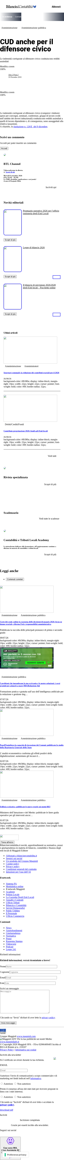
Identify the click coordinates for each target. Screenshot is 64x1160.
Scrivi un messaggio (9, 988)
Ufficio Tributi (12, 902)
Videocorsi (11, 944)
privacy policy (48, 1017)
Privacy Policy (7, 1049)
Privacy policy (12, 866)
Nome (3, 966)
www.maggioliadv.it (9, 1041)
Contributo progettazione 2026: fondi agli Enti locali (26, 431)
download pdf (6, 1110)
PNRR (35, 17)
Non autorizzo (24, 1084)
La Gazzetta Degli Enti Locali (20, 897)
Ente (2, 983)
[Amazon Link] (56, 277)
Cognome (4, 972)
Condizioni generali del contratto (21, 869)
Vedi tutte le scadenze (49, 518)
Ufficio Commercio (15, 916)
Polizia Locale (12, 894)
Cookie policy (12, 864)
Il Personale (11, 913)
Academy (10, 892)
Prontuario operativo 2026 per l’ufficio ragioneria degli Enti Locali (41, 212)
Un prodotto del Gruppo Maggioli (22, 861)
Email (3, 977)
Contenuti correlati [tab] (15, 579)
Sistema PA (11, 883)
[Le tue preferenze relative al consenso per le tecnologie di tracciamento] (15, 1155)
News (8, 928)
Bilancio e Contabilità (16, 905)
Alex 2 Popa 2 (13, 75)
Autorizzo (8, 1084)
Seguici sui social (14, 858)
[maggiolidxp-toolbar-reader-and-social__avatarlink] (5, 76)
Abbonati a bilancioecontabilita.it (21, 855)
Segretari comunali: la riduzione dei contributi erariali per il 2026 (31, 373)
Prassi (8, 938)
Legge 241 (11, 949)
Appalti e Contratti (14, 900)
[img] (55, 1058)
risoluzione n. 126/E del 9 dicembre (30, 126)
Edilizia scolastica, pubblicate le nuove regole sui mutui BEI (25, 807)
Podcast (9, 946)
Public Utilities (13, 910)
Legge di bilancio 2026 (34, 247)
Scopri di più (10, 172)
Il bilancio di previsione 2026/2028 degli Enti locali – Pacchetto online (39, 286)
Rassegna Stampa (14, 941)
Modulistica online (14, 886)
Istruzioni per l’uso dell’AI (18, 872)
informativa (35, 1078)
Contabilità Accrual (22, 17)
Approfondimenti (14, 930)
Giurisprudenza (13, 933)
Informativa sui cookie (25, 1049)
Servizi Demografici (15, 908)
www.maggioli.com (26, 1036)
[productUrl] (13, 234)
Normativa (11, 936)
